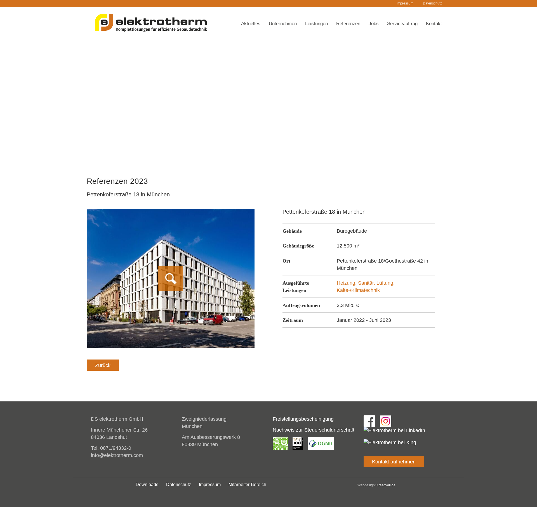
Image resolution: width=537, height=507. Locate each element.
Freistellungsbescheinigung (303, 419)
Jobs (374, 23)
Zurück (102, 365)
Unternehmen (283, 23)
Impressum (405, 3)
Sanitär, (367, 283)
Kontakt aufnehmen (394, 462)
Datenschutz (432, 3)
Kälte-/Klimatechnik (358, 290)
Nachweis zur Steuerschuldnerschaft (313, 430)
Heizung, (347, 283)
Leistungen (316, 23)
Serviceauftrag (402, 23)
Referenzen (348, 23)
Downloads (147, 484)
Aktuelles (250, 23)
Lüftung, (385, 283)
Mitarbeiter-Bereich (247, 484)
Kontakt (434, 23)
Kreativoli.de (385, 485)
